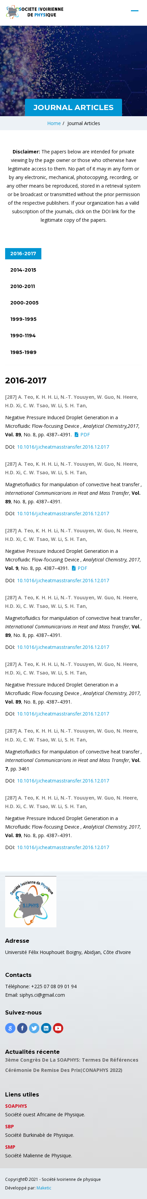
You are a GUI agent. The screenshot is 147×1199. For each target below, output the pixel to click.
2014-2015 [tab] (23, 270)
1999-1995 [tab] (23, 319)
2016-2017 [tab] (23, 253)
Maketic (44, 1188)
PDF (85, 434)
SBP (9, 1126)
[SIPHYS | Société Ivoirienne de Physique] (34, 12)
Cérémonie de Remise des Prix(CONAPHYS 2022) (63, 1070)
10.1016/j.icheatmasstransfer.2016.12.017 (63, 447)
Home (54, 123)
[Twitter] (34, 1028)
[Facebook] (22, 1028)
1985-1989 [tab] (23, 352)
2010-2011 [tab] (22, 286)
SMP (10, 1147)
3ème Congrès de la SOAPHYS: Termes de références (71, 1060)
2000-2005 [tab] (24, 303)
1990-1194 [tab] (23, 335)
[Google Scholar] (10, 1028)
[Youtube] (58, 1028)
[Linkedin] (46, 1028)
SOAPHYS (16, 1106)
